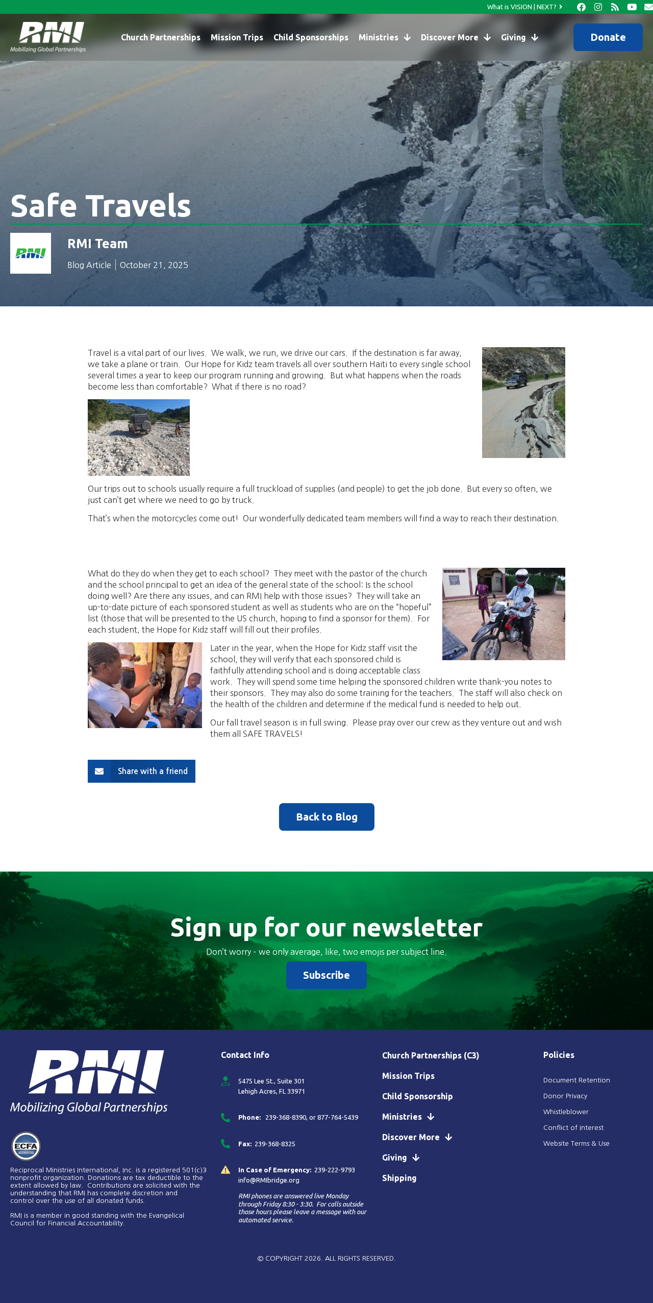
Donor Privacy (565, 1096)
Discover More (450, 37)
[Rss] (615, 7)
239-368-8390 (285, 1117)
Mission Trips (237, 37)
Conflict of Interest (574, 1127)
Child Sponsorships (310, 37)
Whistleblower (566, 1111)
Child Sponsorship (417, 1096)
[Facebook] (581, 7)
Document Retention (576, 1080)
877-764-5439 (337, 1117)
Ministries (378, 37)
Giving (513, 37)
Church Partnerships (160, 37)
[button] (141, 771)
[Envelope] (648, 7)
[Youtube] (631, 7)
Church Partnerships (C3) (431, 1055)
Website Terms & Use (576, 1143)
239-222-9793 (334, 1169)
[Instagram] (598, 7)
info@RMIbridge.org (268, 1180)
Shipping (399, 1178)
